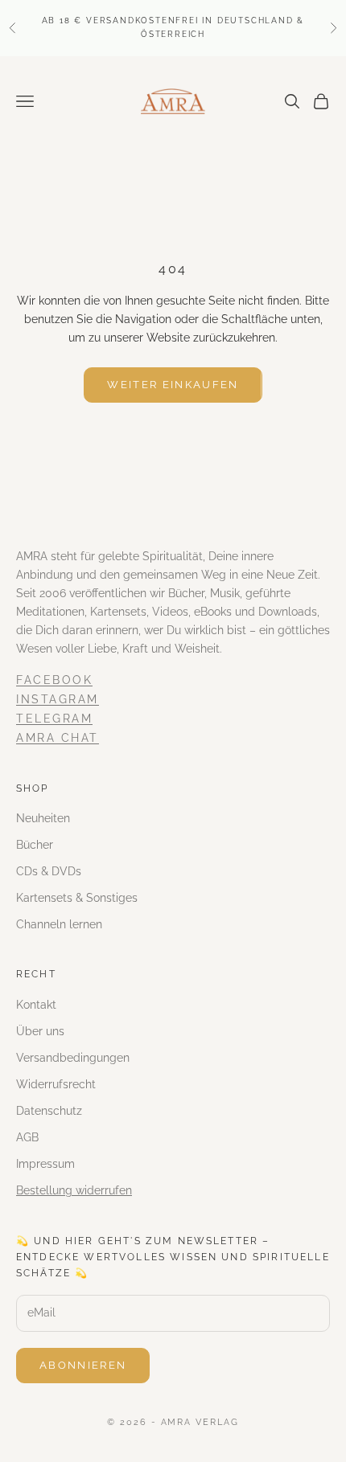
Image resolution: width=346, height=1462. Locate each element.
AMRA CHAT (57, 737)
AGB (27, 1137)
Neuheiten (43, 818)
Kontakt (36, 1004)
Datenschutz (49, 1110)
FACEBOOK (54, 680)
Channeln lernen (59, 924)
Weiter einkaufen (172, 385)
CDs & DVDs (48, 871)
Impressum (45, 1163)
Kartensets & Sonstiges (77, 897)
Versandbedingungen (73, 1057)
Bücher (34, 844)
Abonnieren (82, 1365)
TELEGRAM (54, 718)
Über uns (40, 1031)
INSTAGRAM (57, 699)
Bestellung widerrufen (74, 1190)
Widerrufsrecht (56, 1084)
